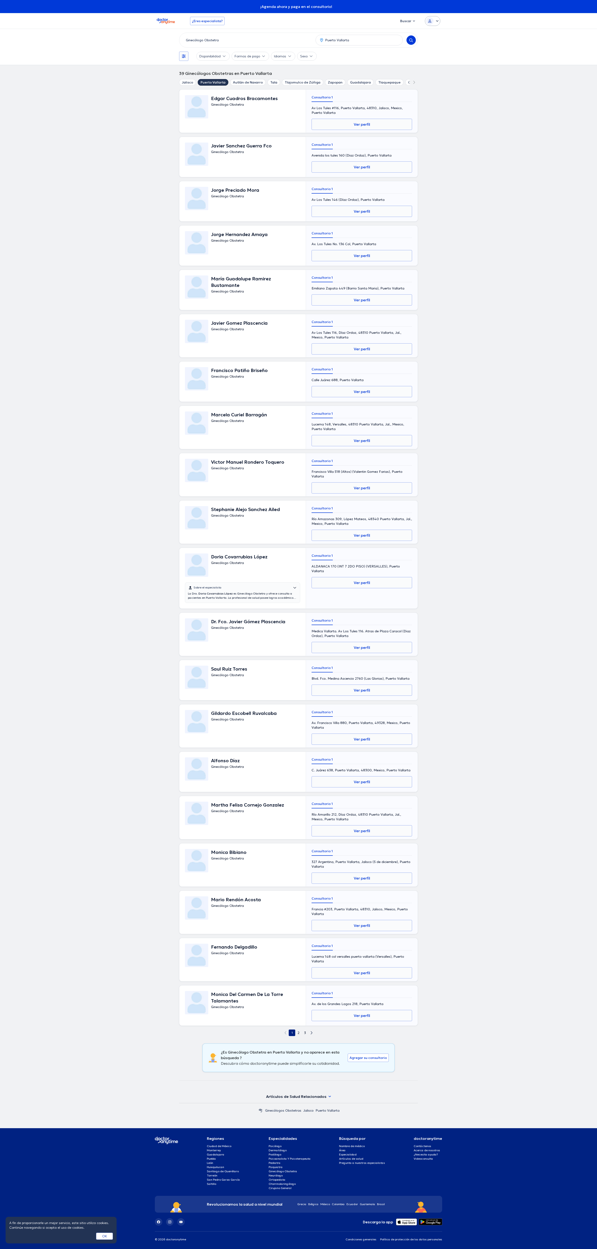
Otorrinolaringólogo (282, 1184)
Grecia (301, 1204)
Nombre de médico (352, 1146)
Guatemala (367, 1204)
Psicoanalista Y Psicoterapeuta (290, 1158)
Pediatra (275, 1163)
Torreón (212, 1175)
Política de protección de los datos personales (411, 1239)
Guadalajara (360, 82)
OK (104, 1236)
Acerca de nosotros (427, 1150)
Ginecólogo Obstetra (283, 1171)
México (325, 1204)
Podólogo (275, 1154)
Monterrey (214, 1150)
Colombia (338, 1204)
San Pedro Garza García (223, 1179)
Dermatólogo (278, 1150)
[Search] (411, 40)
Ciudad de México (219, 1146)
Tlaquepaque (389, 82)
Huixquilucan (215, 1167)
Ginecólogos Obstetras (283, 1110)
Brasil (381, 1204)
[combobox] (246, 40)
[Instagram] (170, 1222)
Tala (273, 82)
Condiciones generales (361, 1239)
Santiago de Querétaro (223, 1171)
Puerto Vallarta (213, 82)
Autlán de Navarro (248, 82)
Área (342, 1150)
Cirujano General (280, 1188)
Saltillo (211, 1184)
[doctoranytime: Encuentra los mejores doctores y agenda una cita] (260, 1110)
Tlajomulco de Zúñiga (302, 82)
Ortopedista (277, 1179)
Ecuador (352, 1204)
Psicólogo (275, 1146)
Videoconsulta (423, 1158)
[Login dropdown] (432, 21)
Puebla (211, 1158)
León (210, 1163)
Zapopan (335, 82)
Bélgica (313, 1204)
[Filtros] (183, 56)
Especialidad (348, 1154)
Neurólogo (276, 1175)
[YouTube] (181, 1222)
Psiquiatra (276, 1167)
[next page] (311, 1033)
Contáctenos (422, 1146)
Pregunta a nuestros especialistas (362, 1163)
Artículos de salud (351, 1158)
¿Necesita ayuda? (426, 1154)
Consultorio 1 (322, 97)
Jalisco (187, 82)
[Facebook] (158, 1222)
